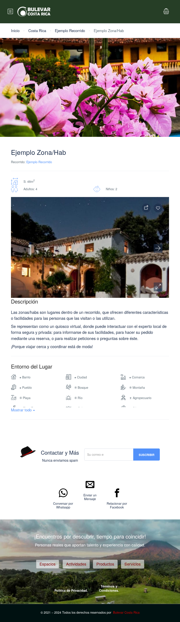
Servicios (132, 564)
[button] (158, 286)
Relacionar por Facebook (117, 505)
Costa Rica (37, 30)
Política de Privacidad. (71, 590)
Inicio (15, 30)
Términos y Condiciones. (109, 588)
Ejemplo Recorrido (70, 30)
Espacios (48, 564)
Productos (105, 564)
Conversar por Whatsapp (63, 505)
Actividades (76, 564)
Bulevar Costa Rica (126, 612)
